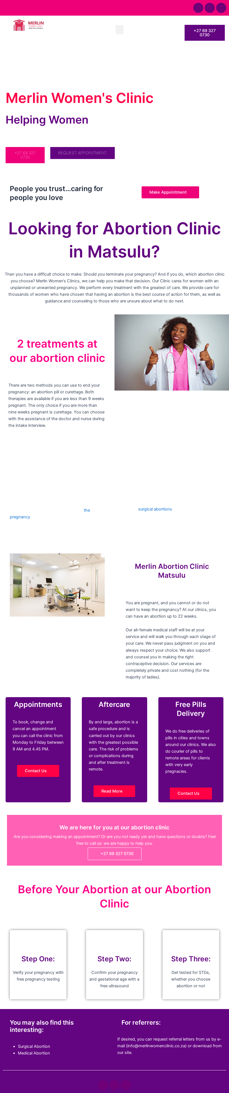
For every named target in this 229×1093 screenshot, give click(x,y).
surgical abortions (155, 509)
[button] (119, 29)
